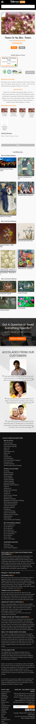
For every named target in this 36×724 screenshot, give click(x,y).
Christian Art (7, 492)
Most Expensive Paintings (11, 502)
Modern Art (7, 453)
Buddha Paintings (8, 474)
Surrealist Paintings (9, 464)
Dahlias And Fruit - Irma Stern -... (26, 268)
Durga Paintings (8, 516)
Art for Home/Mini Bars (10, 532)
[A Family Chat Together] (8, 286)
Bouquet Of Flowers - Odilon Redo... (7, 245)
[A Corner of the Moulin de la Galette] (26, 167)
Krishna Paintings (8, 472)
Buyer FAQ (4, 698)
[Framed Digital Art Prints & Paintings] (28, 617)
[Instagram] (31, 710)
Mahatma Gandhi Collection (11, 485)
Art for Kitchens (8, 528)
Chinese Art (7, 493)
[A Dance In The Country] (8, 198)
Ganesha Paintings (9, 479)
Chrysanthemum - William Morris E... (8, 273)
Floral (7, 136)
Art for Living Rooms (9, 525)
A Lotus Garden (21, 308)
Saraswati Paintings (9, 483)
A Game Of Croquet (22, 293)
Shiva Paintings (8, 476)
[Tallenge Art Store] (18, 2)
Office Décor (7, 544)
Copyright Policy (5, 705)
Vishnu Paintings (8, 478)
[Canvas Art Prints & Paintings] (23, 602)
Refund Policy (5, 702)
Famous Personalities (10, 512)
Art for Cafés (7, 537)
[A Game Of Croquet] (26, 286)
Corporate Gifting (8, 546)
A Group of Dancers (4, 310)
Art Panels (6, 471)
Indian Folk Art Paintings (10, 504)
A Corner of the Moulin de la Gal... (25, 177)
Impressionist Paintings (10, 446)
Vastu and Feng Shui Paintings (12, 519)
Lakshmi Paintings (9, 481)
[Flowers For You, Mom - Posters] (18, 23)
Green (12, 136)
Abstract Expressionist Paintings (13, 465)
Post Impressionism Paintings (12, 460)
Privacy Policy (5, 707)
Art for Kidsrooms (9, 530)
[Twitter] (26, 710)
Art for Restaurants (9, 533)
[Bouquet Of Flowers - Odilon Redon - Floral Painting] (8, 233)
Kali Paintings (7, 518)
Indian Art (6, 450)
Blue (2, 136)
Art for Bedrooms (9, 526)
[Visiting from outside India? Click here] (11, 554)
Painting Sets (7, 509)
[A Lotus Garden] (26, 302)
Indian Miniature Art (9, 451)
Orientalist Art (7, 457)
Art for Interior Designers (10, 547)
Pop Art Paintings (8, 458)
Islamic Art (7, 448)
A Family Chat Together (5, 293)
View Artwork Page (17, 43)
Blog (2, 716)
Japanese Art (7, 488)
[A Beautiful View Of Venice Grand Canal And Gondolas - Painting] (8, 163)
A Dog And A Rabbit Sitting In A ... (26, 195)
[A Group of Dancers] (8, 303)
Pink (16, 136)
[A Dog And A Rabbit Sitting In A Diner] (26, 188)
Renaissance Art (8, 462)
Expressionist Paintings (10, 444)
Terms (3, 704)
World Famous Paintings (10, 495)
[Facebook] (29, 710)
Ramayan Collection (9, 507)
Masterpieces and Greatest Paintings (14, 500)
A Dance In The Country (5, 216)
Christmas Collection (9, 505)
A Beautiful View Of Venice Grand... (6, 169)
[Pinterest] (34, 710)
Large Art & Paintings (9, 511)
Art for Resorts (8, 535)
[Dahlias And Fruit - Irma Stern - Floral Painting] (26, 258)
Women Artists (8, 497)
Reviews (3, 700)
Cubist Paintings (8, 443)
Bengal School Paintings (10, 490)
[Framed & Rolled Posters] (20, 590)
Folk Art (6, 455)
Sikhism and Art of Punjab (11, 514)
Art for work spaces (9, 539)
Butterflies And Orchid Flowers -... (25, 241)
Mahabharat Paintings (10, 498)
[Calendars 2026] (13, 575)
